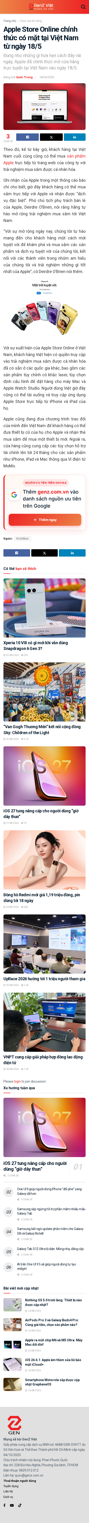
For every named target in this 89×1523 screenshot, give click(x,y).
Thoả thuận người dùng (19, 1481)
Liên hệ (8, 1491)
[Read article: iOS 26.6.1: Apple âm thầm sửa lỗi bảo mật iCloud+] (12, 1364)
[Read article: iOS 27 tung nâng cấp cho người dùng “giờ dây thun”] (44, 775)
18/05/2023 (46, 77)
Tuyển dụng (10, 1486)
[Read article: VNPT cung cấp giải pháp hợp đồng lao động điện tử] (44, 1022)
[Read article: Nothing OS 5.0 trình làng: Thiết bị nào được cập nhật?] (12, 1304)
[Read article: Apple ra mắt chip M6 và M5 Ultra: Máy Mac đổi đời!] (12, 1344)
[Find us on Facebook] (4, 1505)
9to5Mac (22, 538)
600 (25, 907)
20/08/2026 (12, 907)
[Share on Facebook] (27, 137)
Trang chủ (9, 21)
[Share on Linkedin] (75, 137)
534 (25, 655)
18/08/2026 (12, 985)
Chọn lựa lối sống (31, 21)
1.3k (26, 1069)
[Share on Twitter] (51, 137)
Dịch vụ (8, 1497)
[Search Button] (83, 7)
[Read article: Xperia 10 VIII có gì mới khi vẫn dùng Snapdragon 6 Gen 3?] (44, 608)
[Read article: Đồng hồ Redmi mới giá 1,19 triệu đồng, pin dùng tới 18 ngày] (44, 859)
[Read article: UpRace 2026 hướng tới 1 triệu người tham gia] (44, 944)
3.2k (26, 739)
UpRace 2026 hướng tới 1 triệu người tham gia (44, 978)
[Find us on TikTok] (19, 1505)
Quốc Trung (24, 77)
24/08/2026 (12, 739)
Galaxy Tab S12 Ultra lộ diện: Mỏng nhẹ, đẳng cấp (50, 1249)
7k (24, 823)
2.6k (26, 985)
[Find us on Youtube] (12, 1505)
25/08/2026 (12, 655)
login (17, 1081)
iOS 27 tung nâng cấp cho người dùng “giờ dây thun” (35, 1166)
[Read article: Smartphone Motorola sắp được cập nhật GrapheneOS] (12, 1384)
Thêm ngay (48, 520)
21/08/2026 (12, 823)
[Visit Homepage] (41, 7)
